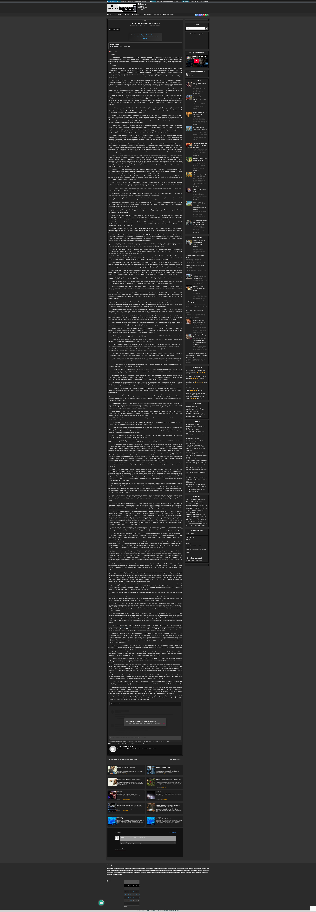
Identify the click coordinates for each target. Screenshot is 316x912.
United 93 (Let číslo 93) (198, 409)
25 (128, 900)
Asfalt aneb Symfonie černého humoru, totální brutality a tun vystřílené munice (196, 479)
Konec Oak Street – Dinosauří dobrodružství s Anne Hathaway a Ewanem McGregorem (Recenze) (200, 205)
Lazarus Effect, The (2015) (198, 484)
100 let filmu (110, 868)
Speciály (145, 20)
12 (130, 894)
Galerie (190, 868)
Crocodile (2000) (195, 424)
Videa (193, 872)
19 (130, 897)
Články (120, 874)
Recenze (200, 870)
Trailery (183, 872)
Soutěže (153, 872)
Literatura (136, 14)
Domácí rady (128, 868)
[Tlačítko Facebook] (198, 15)
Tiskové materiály (135, 25)
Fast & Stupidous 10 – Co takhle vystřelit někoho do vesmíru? (129, 805)
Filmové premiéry (172, 868)
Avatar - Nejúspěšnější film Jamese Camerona (165, 818)
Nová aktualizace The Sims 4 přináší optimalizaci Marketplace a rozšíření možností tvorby (196, 355)
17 (125, 897)
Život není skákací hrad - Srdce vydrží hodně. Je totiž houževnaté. (195, 512)
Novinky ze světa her (177, 870)
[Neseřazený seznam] (133, 843)
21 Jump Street (120, 793)
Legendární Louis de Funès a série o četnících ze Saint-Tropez (200, 129)
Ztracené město (196, 411)
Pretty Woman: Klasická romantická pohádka (126, 767)
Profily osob (187, 870)
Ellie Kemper (125, 743)
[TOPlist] (109, 881)
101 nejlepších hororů (119, 868)
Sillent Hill (194, 406)
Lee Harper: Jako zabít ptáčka (198, 486)
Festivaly (134, 868)
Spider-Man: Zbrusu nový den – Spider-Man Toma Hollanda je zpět (200, 145)
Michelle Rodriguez (142, 743)
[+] (144, 843)
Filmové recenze (164, 799)
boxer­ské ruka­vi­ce (125, 627)
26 (131, 900)
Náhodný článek (168, 14)
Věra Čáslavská (195, 482)
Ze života (115, 874)
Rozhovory (143, 872)
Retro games (136, 872)
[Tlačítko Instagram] (202, 15)
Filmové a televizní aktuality (160, 868)
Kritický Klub (130, 870)
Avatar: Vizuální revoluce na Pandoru (163, 767)
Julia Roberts (133, 743)
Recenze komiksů (117, 872)
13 (133, 894)
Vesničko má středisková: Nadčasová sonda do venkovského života (200, 222)
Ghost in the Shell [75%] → (176, 759)
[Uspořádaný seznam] (131, 843)
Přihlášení (173, 832)
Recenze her (205, 870)
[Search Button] (208, 15)
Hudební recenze (114, 870)
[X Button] (196, 15)
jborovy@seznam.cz (197, 560)
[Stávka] (128, 843)
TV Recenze (188, 872)
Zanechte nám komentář (155, 25)
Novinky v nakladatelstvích (166, 870)
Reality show (194, 870)
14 (136, 894)
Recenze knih (109, 872)
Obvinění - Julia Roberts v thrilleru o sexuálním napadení (128, 779)
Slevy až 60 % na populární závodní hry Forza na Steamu (199, 276)
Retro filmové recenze (165, 773)
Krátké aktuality (137, 870)
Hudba (108, 870)
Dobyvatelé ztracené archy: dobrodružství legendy (199, 288)
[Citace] (135, 843)
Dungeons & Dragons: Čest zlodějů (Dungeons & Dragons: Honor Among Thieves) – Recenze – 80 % (168, 806)
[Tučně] (121, 843)
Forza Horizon (194, 491)
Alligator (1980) (195, 429)
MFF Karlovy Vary (154, 870)
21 (136, 897)
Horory (203, 868)
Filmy (110, 14)
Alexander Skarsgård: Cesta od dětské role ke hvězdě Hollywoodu (199, 322)
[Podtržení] (126, 843)
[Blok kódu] (138, 843)
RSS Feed (188, 539)
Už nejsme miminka (196, 445)
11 (128, 894)
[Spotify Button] (206, 15)
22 (139, 897)
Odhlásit (192, 533)
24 (125, 900)
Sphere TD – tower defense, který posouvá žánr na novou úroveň (199, 174)
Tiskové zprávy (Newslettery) (173, 872)
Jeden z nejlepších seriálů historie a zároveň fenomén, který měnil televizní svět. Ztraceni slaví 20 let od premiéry (168, 780)
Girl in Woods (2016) (197, 467)
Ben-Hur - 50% (195, 443)
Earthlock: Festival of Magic (198, 489)
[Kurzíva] (124, 843)
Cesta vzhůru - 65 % (198, 520)
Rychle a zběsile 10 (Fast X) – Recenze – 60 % (165, 793)
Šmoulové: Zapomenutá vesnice (145, 23)
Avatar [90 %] (120, 818)
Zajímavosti (164, 787)
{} (142, 843)
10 (125, 894)
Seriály (119, 14)
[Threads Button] (200, 15)
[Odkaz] (140, 843)
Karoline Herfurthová (199, 525)
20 (133, 897)
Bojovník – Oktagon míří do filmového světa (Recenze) (200, 160)
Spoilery (163, 872)
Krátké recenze (146, 870)
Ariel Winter (119, 743)
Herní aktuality (197, 868)
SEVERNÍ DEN (195, 507)
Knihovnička (122, 870)
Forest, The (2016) (196, 459)
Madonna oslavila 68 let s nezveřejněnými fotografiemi (200, 114)
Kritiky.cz (142, 4)
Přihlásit (188, 533)
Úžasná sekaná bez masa (198, 476)
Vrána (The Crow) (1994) (198, 508)
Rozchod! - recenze (197, 416)
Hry (128, 14)
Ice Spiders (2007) (196, 438)
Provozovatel (157, 14)
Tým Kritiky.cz (148, 14)
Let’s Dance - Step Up (197, 408)
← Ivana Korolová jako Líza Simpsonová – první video (122, 759)
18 (128, 897)
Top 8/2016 (193, 488)
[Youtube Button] (204, 15)
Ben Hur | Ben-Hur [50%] (197, 447)
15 (139, 894)
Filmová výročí (149, 868)
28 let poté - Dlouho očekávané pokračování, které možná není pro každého (195, 388)
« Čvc (125, 906)
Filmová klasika (125, 773)
